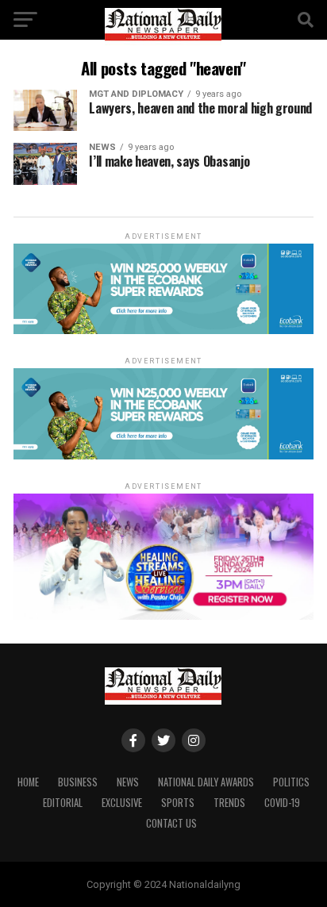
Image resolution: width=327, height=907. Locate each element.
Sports (177, 802)
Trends (229, 802)
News (128, 782)
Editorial (63, 802)
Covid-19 (282, 802)
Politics (291, 782)
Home (28, 782)
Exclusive (122, 802)
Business (78, 782)
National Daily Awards (206, 782)
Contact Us (171, 823)
